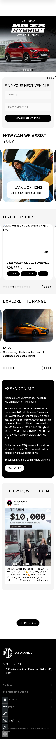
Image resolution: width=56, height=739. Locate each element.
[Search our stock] (5, 720)
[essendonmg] (9, 503)
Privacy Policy (41, 728)
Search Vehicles (28, 118)
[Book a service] (5, 713)
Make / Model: (16, 107)
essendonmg (21, 501)
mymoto (35, 459)
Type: (11, 94)
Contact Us (14, 468)
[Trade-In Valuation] (5, 700)
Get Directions (28, 623)
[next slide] (53, 78)
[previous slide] (47, 78)
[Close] (5, 734)
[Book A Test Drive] (5, 727)
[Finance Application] (5, 706)
